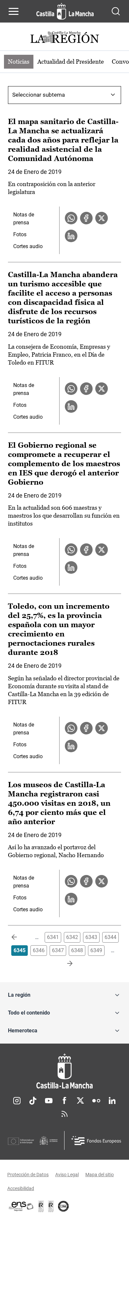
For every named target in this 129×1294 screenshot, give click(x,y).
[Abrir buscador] (116, 11)
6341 (53, 937)
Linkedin (112, 1101)
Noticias (18, 61)
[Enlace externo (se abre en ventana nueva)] (51, 1206)
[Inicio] (64, 1071)
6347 (58, 950)
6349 (96, 950)
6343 (91, 937)
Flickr (96, 1101)
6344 (110, 937)
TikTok (33, 1101)
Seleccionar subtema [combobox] (38, 94)
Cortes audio (28, 246)
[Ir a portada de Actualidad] (64, 38)
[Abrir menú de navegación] (13, 11)
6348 (77, 950)
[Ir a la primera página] (19, 937)
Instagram (17, 1101)
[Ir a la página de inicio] (65, 11)
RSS (64, 1114)
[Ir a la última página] (64, 963)
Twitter (80, 1101)
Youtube (49, 1101)
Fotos (19, 234)
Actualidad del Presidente (70, 61)
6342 (72, 937)
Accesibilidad (20, 1188)
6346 (39, 950)
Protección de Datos (28, 1174)
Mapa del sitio (99, 1174)
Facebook (64, 1101)
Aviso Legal (67, 1174)
